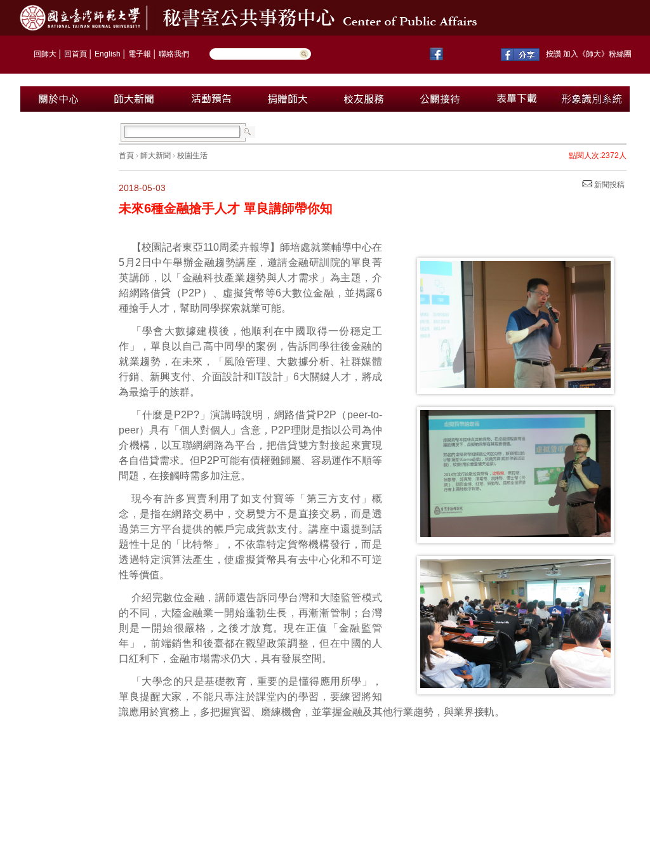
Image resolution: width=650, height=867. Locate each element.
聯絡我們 (174, 54)
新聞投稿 (608, 184)
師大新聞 (155, 155)
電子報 (139, 54)
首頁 (126, 155)
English (108, 54)
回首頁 (75, 54)
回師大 (45, 54)
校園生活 (192, 155)
